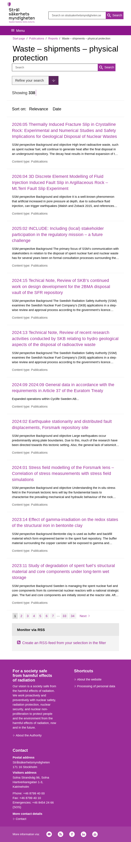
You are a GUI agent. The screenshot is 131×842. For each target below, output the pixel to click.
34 (73, 616)
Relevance (38, 109)
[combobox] (85, 15)
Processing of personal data (96, 686)
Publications (36, 38)
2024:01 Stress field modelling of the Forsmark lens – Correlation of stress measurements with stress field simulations (63, 473)
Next (85, 616)
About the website (89, 679)
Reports (53, 38)
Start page (19, 38)
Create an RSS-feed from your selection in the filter (64, 643)
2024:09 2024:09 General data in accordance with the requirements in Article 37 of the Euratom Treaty (63, 387)
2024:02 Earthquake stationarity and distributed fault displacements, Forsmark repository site (62, 424)
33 (65, 616)
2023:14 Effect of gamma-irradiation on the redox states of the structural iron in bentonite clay (65, 522)
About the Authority (29, 735)
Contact (21, 819)
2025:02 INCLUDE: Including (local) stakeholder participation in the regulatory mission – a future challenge (58, 234)
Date (57, 109)
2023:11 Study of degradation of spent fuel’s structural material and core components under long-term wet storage (63, 571)
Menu (20, 30)
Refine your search (29, 80)
